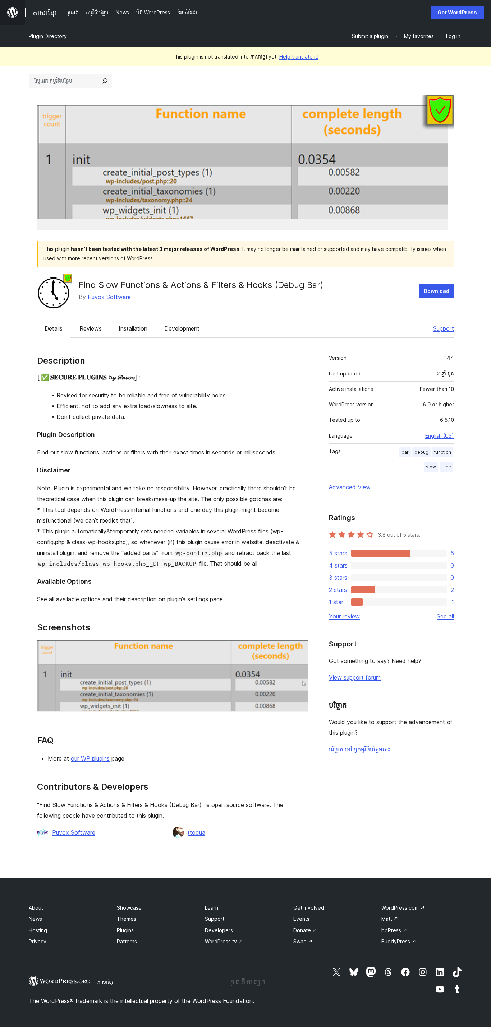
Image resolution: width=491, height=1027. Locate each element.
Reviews (90, 328)
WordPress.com (403, 908)
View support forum (355, 677)
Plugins (125, 930)
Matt (389, 919)
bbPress (394, 930)
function (442, 452)
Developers (219, 930)
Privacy (37, 941)
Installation (133, 328)
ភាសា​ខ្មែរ (105, 982)
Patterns (127, 941)
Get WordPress (457, 12)
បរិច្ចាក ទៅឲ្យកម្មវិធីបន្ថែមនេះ (359, 749)
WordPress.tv (224, 941)
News (35, 919)
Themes (126, 919)
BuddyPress (398, 941)
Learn (211, 908)
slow (431, 467)
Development (181, 328)
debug (421, 452)
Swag (303, 941)
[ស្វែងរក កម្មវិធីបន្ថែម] (105, 81)
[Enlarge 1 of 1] (298, 649)
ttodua (196, 832)
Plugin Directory (48, 36)
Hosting (38, 930)
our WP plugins (90, 758)
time (446, 467)
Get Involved (308, 908)
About (36, 908)
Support (443, 328)
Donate (305, 930)
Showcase (129, 908)
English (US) (439, 436)
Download (436, 291)
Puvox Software (109, 296)
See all (445, 616)
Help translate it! (298, 56)
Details (54, 328)
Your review (344, 616)
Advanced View (350, 487)
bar (405, 452)
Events (301, 919)
